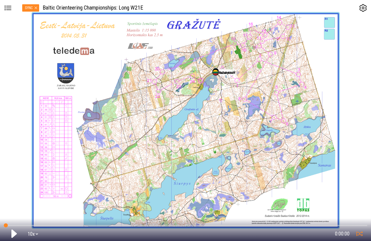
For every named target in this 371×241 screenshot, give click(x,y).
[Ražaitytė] (215, 72)
